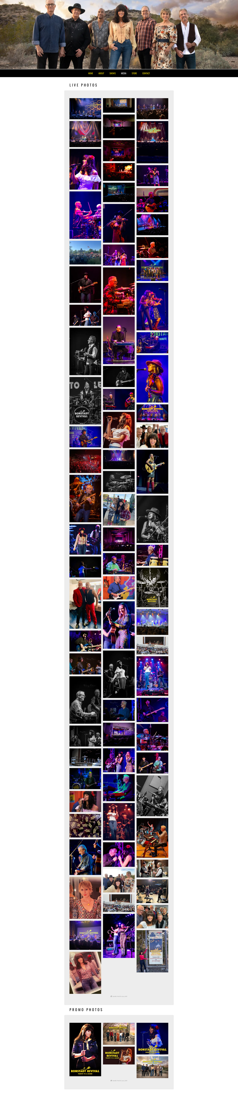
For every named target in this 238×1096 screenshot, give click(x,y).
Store (134, 73)
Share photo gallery (120, 996)
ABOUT (101, 73)
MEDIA (123, 73)
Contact (146, 73)
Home (90, 73)
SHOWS (113, 73)
